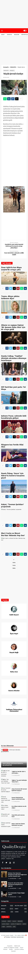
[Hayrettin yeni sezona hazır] (5, 816)
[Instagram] (13, 862)
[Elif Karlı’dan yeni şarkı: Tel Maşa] (14, 397)
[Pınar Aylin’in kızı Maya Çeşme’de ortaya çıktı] (14, 278)
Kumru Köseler (14, 691)
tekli (14, 926)
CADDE (21, 911)
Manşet (12, 70)
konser (14, 921)
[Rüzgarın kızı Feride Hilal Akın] (14, 455)
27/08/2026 (16, 775)
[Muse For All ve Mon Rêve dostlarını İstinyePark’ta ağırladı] (4, 884)
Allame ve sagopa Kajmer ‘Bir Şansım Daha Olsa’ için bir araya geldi (13, 327)
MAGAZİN (6, 70)
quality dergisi (5, 923)
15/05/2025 (6, 77)
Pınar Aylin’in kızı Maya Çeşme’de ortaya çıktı (11, 268)
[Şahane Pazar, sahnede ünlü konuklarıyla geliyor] (14, 426)
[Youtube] (10, 862)
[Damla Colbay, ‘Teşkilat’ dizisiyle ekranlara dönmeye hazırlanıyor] (14, 368)
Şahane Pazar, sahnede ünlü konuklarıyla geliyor (13, 417)
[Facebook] (2, 862)
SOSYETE (9, 926)
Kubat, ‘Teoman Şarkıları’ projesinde (12, 505)
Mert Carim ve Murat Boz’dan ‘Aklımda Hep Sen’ (13, 534)
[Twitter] (6, 862)
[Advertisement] (14, 14)
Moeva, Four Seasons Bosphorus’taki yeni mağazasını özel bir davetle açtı (17, 874)
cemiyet (4, 921)
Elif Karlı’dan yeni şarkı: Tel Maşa (13, 388)
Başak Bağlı (14, 652)
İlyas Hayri (14, 634)
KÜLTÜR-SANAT (21, 905)
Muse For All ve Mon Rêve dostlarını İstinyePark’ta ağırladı (15, 884)
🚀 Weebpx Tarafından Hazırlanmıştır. (14, 937)
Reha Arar (14, 672)
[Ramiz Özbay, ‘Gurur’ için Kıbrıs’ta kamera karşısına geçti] (14, 486)
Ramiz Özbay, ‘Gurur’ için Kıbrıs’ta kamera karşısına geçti (12, 475)
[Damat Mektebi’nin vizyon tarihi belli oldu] (5, 799)
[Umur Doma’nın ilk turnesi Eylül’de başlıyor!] (5, 790)
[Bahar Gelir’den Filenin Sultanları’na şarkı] (5, 825)
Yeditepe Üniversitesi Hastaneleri (14, 710)
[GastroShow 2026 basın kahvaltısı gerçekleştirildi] (14, 758)
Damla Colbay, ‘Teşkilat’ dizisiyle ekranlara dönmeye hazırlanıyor (13, 358)
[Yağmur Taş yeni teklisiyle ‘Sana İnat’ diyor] (5, 782)
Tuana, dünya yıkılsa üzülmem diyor (10, 297)
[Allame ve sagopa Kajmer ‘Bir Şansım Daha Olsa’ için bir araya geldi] (14, 337)
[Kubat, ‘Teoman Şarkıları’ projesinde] (14, 515)
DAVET (21, 908)
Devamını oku (10, 858)
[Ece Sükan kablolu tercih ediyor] (5, 808)
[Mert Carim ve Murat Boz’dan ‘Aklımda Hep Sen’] (14, 543)
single (3, 926)
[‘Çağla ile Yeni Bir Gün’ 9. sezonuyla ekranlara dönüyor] (5, 773)
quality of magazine (16, 923)
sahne (24, 923)
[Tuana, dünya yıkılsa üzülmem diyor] (14, 306)
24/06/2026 (13, 878)
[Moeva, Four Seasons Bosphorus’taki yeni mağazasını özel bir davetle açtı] (4, 874)
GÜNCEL (5, 749)
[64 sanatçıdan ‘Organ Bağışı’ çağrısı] (4, 894)
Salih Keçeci (14, 615)
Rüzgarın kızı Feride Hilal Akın (12, 446)
